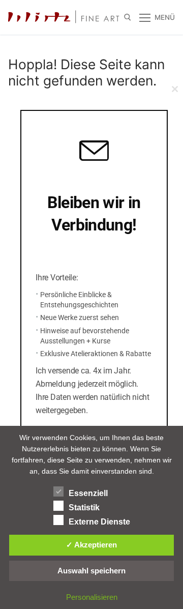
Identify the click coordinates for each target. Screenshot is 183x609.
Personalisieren (91, 597)
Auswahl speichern (91, 570)
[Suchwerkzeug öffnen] (127, 17)
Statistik (84, 507)
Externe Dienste (99, 521)
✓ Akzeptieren (91, 544)
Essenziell (88, 493)
